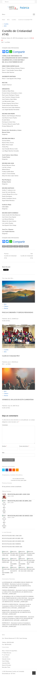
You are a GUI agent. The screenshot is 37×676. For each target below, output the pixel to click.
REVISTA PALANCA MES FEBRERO (11, 544)
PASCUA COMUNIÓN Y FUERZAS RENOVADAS (17, 312)
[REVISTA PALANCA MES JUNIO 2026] (4, 496)
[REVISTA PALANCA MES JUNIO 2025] (31, 569)
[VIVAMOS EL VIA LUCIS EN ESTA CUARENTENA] (18, 379)
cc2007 (15, 246)
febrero (26, 246)
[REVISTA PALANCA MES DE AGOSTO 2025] (14, 570)
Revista (6, 308)
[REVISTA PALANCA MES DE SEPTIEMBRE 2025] (6, 571)
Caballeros (9, 246)
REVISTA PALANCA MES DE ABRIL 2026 (19, 501)
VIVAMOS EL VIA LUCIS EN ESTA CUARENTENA (18, 399)
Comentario (5, 425)
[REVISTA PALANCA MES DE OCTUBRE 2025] (31, 561)
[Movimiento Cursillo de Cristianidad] (18, 8)
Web (3, 452)
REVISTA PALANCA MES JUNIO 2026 (19, 494)
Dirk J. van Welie (5, 42)
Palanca (6, 306)
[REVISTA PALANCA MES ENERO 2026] (6, 560)
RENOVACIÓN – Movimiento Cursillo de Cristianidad (15, 610)
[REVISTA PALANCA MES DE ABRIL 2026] (4, 507)
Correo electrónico (24, 446)
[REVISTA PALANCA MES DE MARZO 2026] (4, 522)
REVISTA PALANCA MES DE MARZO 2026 (20, 515)
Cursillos (6, 24)
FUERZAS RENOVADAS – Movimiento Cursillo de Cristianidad (17, 590)
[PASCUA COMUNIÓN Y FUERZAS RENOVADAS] (18, 292)
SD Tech (13, 673)
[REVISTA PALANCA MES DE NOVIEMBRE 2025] (23, 562)
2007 (4, 246)
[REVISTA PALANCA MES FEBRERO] (31, 553)
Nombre (4, 446)
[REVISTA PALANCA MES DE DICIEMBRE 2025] (14, 562)
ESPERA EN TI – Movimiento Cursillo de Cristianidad (15, 623)
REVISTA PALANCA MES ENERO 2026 (12, 546)
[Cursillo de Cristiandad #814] (18, 336)
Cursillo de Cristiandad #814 (11, 356)
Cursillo (21, 246)
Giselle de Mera (6, 320)
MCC (5, 26)
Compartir (19, 51)
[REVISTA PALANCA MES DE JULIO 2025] (23, 569)
